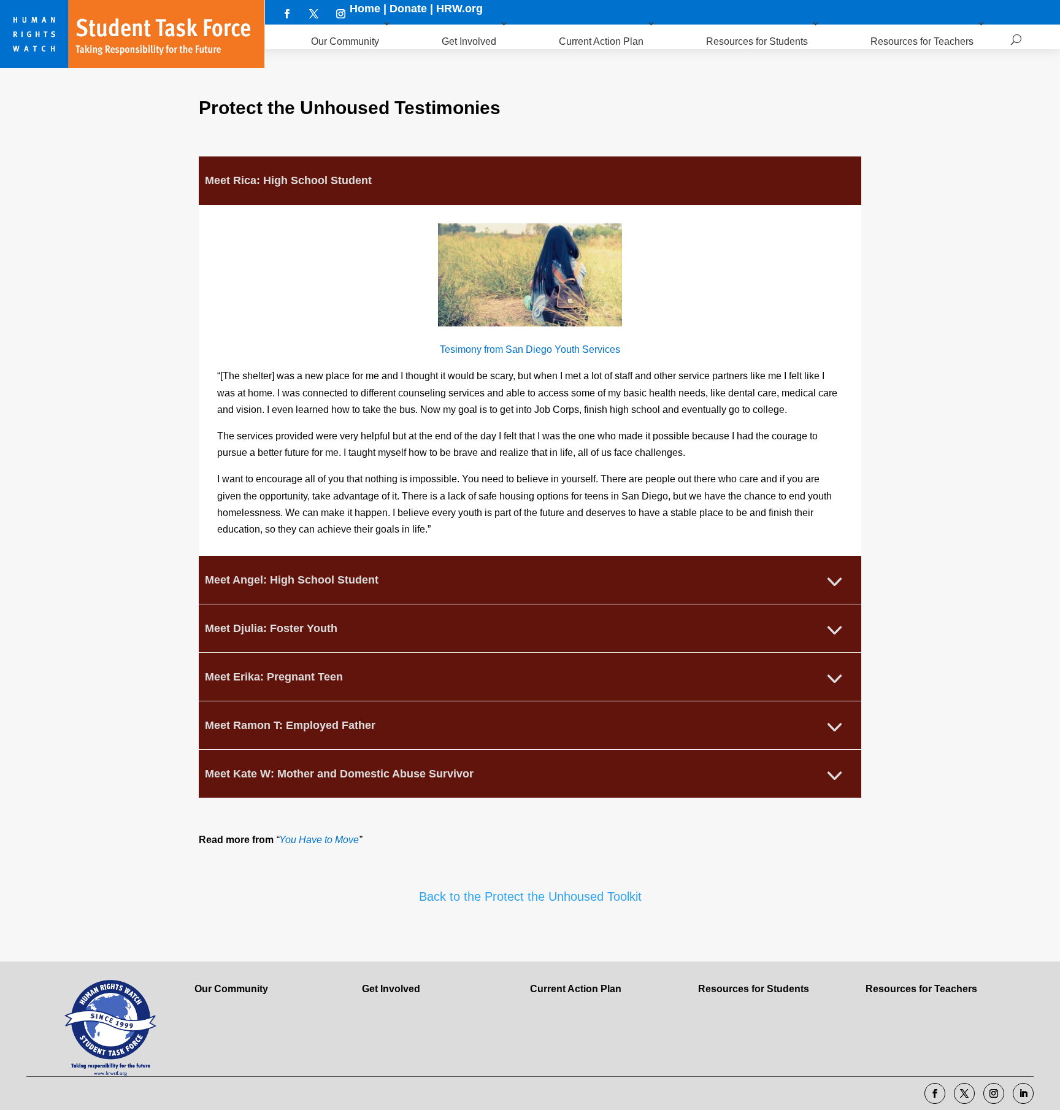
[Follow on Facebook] (286, 13)
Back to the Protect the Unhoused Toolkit (530, 896)
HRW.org (459, 8)
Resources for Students (757, 41)
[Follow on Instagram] (340, 13)
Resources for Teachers (922, 41)
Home (365, 8)
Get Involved (469, 41)
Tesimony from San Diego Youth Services (530, 349)
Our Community (345, 41)
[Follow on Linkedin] (1023, 1093)
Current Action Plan (601, 41)
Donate (408, 8)
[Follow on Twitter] (313, 13)
